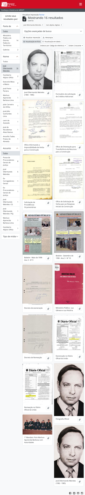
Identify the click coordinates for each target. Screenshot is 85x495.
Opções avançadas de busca (37, 31)
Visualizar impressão (32, 37)
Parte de (7, 26)
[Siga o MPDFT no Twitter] (74, 493)
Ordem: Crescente (75, 46)
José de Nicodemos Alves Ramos (10, 129)
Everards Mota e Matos (10, 83)
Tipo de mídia (9, 236)
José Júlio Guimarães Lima (10, 113)
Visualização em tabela (52, 42)
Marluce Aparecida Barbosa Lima (10, 97)
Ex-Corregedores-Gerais (10, 181)
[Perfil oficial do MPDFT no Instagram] (82, 493)
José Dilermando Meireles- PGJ (10, 211)
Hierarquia (49, 37)
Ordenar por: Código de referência (52, 46)
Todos (5, 31)
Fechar (41, 15)
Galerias (10, 50)
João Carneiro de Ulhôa (10, 105)
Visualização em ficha (33, 42)
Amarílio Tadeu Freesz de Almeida (10, 139)
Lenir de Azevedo (10, 121)
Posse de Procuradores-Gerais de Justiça (10, 161)
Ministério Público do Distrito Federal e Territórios (10, 40)
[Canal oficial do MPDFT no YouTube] (78, 493)
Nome (6, 56)
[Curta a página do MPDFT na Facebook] (70, 493)
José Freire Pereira (10, 89)
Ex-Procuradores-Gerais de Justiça (10, 191)
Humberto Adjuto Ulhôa (10, 76)
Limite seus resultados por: (10, 17)
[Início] (9, 4)
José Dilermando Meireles (10, 68)
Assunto (7, 148)
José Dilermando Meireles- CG (10, 202)
